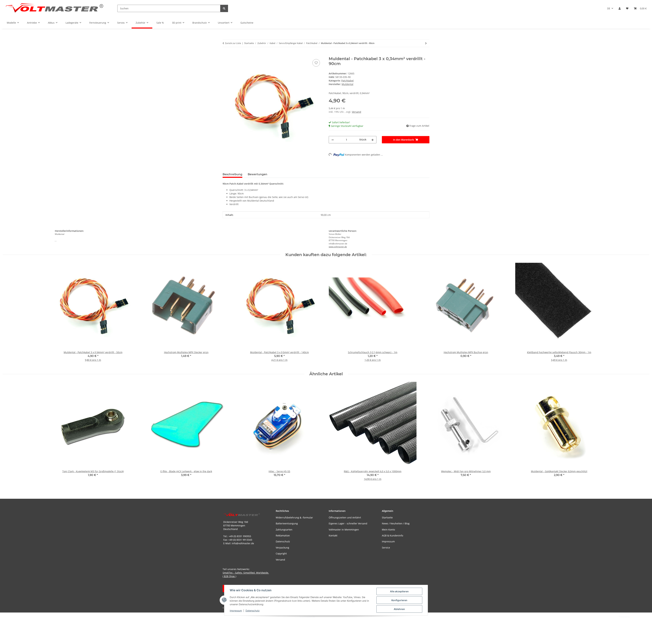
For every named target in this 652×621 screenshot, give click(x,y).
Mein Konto (388, 529)
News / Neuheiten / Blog (396, 523)
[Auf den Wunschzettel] (316, 63)
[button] (619, 8)
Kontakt (333, 535)
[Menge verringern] (332, 139)
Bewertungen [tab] (257, 174)
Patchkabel (347, 80)
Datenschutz (253, 610)
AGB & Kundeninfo (392, 535)
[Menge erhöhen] (372, 139)
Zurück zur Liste (233, 43)
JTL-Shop (634, 616)
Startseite (387, 517)
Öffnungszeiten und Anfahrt (345, 517)
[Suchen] (224, 8)
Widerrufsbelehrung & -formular (294, 517)
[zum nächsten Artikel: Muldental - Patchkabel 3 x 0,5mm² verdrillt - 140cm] (425, 43)
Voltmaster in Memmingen (344, 529)
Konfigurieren (399, 600)
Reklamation (283, 535)
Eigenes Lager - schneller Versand (348, 523)
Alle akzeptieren (399, 591)
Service (386, 547)
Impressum (236, 610)
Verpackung (282, 547)
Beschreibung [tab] (232, 174)
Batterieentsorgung (287, 523)
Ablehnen (399, 609)
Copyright (281, 553)
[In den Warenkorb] (225, 54)
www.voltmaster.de (338, 246)
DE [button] (608, 8)
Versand (356, 111)
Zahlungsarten (284, 529)
